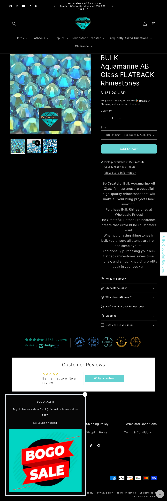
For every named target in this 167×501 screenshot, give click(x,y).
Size (103, 127)
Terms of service (126, 492)
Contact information (145, 496)
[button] (14, 23)
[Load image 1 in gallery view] (18, 146)
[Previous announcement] (54, 6)
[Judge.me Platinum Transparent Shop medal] (107, 342)
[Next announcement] (112, 6)
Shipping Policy (97, 432)
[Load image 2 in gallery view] (50, 146)
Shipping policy (148, 492)
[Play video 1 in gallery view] (34, 146)
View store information (120, 172)
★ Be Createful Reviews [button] (164, 254)
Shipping (106, 104)
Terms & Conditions (138, 432)
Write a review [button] (104, 378)
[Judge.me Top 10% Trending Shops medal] (135, 342)
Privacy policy (105, 492)
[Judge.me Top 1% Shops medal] (121, 342)
